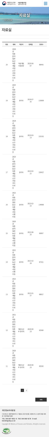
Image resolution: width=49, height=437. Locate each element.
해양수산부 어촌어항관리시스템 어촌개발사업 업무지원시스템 (25, 3)
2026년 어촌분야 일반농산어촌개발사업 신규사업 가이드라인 (14, 64)
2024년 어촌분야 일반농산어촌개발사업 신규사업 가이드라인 (14, 136)
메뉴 (45, 3)
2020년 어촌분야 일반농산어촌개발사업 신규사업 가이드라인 (14, 366)
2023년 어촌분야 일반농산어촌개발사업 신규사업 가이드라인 (14, 172)
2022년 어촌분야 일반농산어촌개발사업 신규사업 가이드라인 (14, 294)
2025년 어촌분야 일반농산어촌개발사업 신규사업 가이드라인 (14, 100)
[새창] (6, 433)
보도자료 (8, 20)
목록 (41, 399)
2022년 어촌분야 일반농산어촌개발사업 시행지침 (14, 204)
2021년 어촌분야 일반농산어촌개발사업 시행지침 (14, 262)
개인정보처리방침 (8, 410)
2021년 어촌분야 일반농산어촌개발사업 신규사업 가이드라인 (14, 330)
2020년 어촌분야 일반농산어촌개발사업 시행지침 (14, 233)
